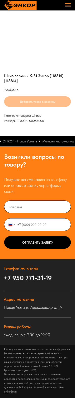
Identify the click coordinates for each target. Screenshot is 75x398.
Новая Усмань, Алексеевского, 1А (33, 307)
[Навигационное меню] (68, 5)
